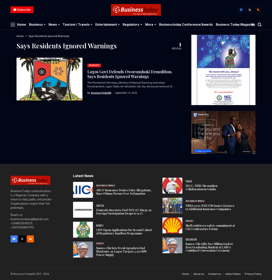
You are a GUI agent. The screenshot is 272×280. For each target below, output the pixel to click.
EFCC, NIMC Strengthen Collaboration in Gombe (201, 187)
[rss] (258, 10)
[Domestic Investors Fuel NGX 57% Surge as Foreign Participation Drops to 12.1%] (83, 210)
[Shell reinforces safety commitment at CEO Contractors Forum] (172, 225)
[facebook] (241, 10)
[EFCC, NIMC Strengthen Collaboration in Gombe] (172, 186)
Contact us (214, 273)
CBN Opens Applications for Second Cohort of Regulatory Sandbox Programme (124, 231)
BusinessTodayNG (101, 93)
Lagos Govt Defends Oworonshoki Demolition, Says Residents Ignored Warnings (129, 74)
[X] (249, 10)
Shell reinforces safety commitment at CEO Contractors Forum (210, 227)
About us (198, 273)
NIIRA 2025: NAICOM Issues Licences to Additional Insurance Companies (210, 207)
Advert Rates (233, 273)
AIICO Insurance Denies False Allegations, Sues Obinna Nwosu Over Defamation (124, 191)
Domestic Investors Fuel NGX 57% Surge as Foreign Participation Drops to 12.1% (124, 211)
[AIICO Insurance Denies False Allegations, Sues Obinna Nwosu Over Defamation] (83, 190)
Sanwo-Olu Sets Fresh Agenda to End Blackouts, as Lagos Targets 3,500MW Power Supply (121, 251)
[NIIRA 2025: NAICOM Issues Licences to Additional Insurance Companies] (172, 206)
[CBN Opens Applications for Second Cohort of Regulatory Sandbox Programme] (83, 230)
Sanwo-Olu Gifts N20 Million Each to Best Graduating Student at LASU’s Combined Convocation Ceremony (209, 247)
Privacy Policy (253, 273)
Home (20, 36)
